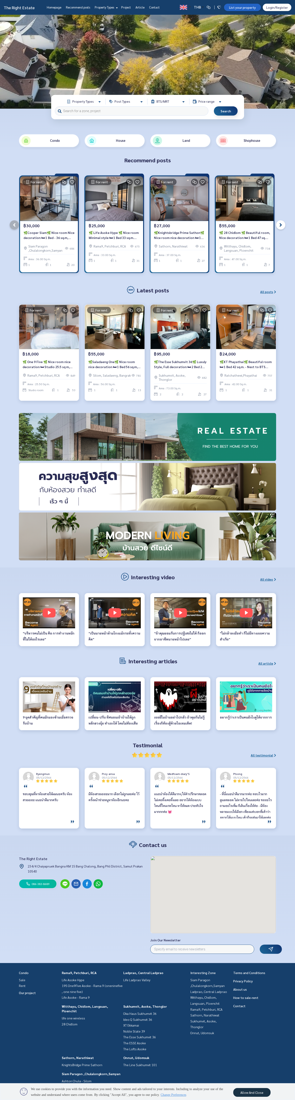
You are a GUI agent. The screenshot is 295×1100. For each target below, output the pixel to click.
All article (265, 663)
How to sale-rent (245, 997)
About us (240, 989)
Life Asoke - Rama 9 (76, 997)
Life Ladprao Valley (136, 980)
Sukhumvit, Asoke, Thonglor (145, 1006)
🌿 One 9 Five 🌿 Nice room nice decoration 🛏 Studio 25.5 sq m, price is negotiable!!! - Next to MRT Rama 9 (49, 365)
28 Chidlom (69, 1024)
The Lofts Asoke (134, 1049)
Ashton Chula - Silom (76, 1081)
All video (266, 579)
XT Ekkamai (131, 1025)
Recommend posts (78, 7)
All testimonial (262, 755)
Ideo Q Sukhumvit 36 (137, 1019)
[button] (288, 62)
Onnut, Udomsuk (136, 1058)
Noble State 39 (134, 1031)
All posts (266, 292)
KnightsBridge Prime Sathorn (82, 1065)
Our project (27, 993)
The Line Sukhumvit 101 (140, 1065)
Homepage (54, 7)
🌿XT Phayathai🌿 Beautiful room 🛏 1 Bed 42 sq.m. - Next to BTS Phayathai (246, 365)
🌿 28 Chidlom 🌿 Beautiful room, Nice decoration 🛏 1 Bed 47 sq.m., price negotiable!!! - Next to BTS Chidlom (244, 235)
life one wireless (73, 1018)
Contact (154, 7)
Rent (22, 986)
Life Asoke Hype (73, 980)
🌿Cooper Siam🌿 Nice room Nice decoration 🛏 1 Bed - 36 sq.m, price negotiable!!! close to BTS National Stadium (49, 235)
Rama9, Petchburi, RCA (79, 973)
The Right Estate (19, 7)
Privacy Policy (243, 981)
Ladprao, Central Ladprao (143, 973)
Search (226, 111)
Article (140, 7)
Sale (22, 980)
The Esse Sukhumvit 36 (139, 1037)
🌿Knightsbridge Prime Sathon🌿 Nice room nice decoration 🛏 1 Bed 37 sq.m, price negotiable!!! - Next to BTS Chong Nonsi (179, 235)
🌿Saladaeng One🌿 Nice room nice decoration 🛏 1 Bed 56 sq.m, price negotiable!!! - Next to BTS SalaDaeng (113, 365)
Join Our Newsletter (165, 940)
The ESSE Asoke (134, 1043)
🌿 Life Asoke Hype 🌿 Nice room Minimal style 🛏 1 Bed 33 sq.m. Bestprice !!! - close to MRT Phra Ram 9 (114, 235)
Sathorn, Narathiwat (78, 1058)
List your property (242, 7)
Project (126, 7)
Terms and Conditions (249, 973)
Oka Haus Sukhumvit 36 (139, 1013)
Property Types (105, 7)
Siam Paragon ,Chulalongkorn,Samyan (91, 1074)
